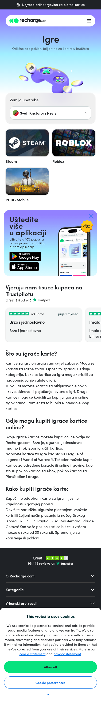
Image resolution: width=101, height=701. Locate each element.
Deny (50, 694)
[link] (25, 256)
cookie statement (32, 654)
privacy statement (67, 654)
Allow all (50, 667)
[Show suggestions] (86, 113)
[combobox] (50, 113)
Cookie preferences (50, 682)
